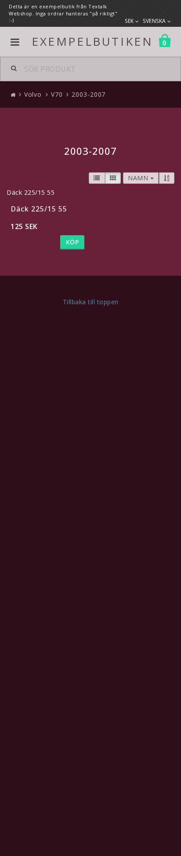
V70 (57, 94)
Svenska (155, 21)
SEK (130, 21)
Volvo (33, 94)
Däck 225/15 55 (39, 209)
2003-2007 (88, 94)
